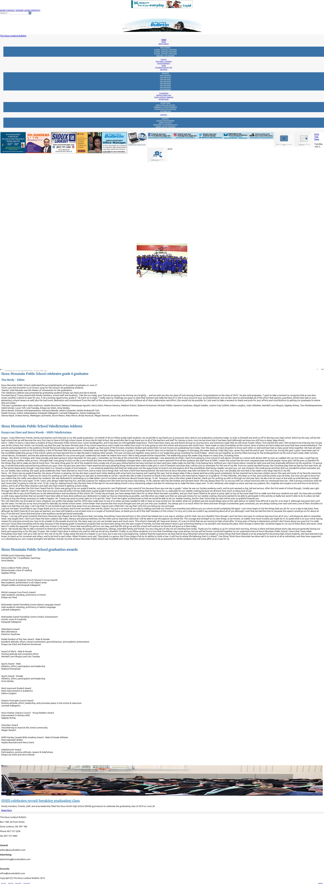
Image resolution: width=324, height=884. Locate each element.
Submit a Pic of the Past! (165, 127)
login (27, 10)
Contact (10, 10)
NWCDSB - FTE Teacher (165, 56)
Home (3, 10)
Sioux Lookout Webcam (163, 97)
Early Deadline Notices (165, 105)
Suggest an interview (165, 120)
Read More (6, 810)
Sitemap (20, 10)
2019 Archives (165, 89)
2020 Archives (165, 87)
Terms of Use (3, 883)
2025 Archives (165, 77)
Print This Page (316, 136)
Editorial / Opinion (164, 61)
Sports (164, 59)
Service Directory (163, 95)
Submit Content (165, 123)
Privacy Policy (10, 883)
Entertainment (163, 63)
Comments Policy (26, 883)
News (163, 42)
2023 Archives (165, 81)
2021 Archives (165, 85)
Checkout (35, 10)
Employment (164, 44)
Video (163, 65)
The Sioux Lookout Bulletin (13, 36)
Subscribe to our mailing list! (165, 125)
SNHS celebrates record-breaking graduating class (40, 801)
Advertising (164, 99)
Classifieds (163, 93)
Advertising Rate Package (165, 109)
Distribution (165, 111)
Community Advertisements (165, 107)
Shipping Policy (18, 883)
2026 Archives (165, 75)
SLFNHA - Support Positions (165, 49)
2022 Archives (165, 83)
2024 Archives (165, 79)
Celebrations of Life (163, 67)
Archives (163, 69)
